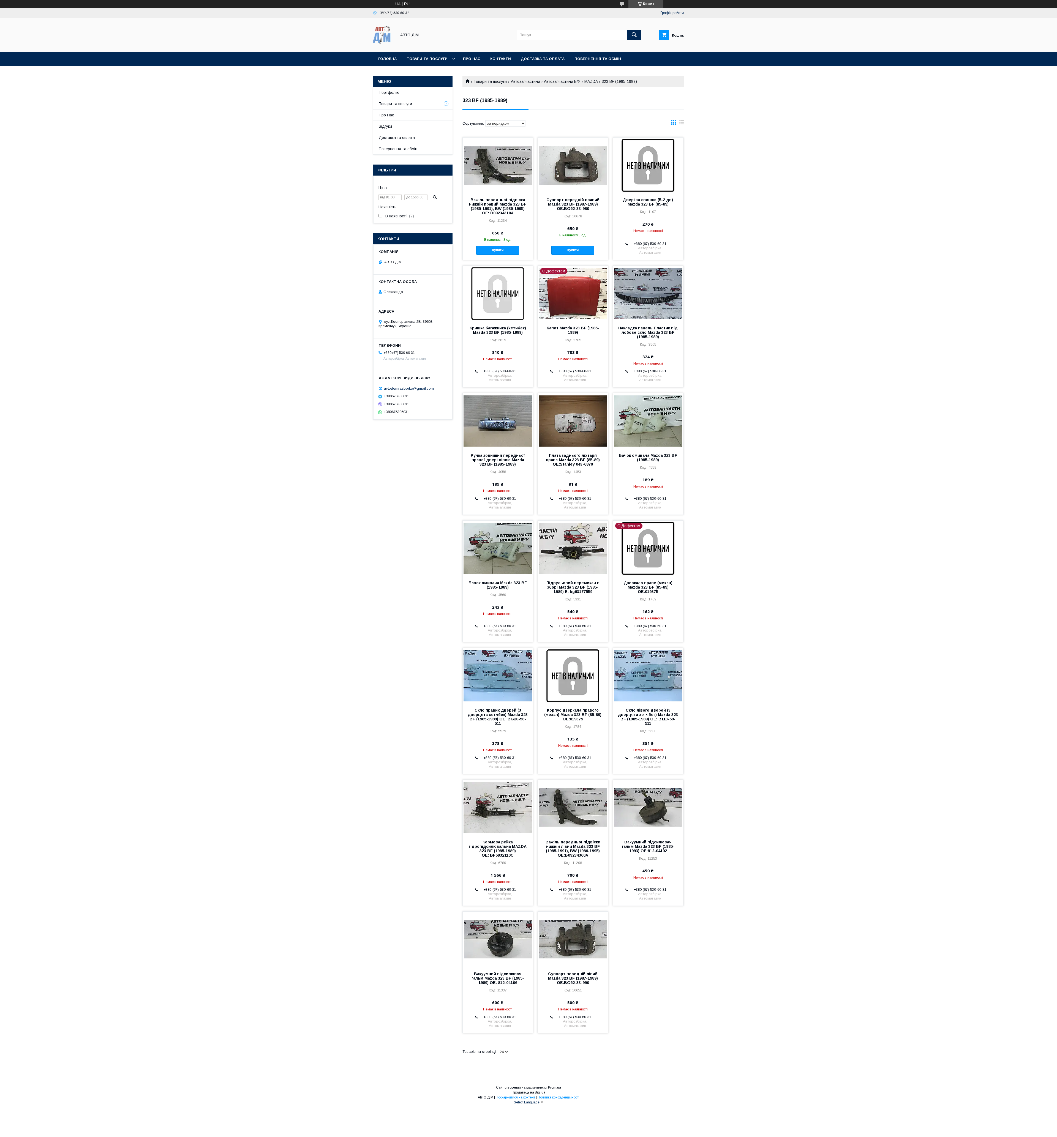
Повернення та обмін (398, 149)
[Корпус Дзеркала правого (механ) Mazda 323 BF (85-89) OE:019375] (573, 675)
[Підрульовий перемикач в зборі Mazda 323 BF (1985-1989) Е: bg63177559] (573, 548)
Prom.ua (554, 1087)
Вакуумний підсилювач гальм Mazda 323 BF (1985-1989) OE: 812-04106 (498, 978)
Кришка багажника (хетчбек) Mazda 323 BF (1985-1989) (498, 330)
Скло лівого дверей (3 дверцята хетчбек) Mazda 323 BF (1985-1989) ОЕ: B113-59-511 (648, 717)
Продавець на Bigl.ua (528, 1092)
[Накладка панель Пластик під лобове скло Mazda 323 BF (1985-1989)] (648, 293)
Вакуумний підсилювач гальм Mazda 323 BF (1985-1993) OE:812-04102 (648, 846)
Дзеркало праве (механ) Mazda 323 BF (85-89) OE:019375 (648, 587)
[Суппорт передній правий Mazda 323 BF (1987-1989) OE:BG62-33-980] (573, 165)
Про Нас (386, 115)
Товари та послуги (427, 59)
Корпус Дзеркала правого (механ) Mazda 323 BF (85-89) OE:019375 (572, 714)
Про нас (471, 59)
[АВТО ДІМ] (383, 44)
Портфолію (389, 92)
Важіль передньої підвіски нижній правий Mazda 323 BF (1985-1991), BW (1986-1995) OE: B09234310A (497, 206)
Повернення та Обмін (597, 59)
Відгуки (385, 126)
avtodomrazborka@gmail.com (409, 388)
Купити (497, 250)
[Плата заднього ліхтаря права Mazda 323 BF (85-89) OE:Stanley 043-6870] (573, 420)
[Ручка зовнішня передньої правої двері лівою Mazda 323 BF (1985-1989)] (498, 420)
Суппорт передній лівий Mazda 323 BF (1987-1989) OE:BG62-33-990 (573, 978)
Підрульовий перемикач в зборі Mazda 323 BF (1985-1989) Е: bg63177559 (573, 587)
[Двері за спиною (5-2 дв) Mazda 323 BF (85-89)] (648, 165)
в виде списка (681, 123)
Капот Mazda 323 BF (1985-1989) (573, 330)
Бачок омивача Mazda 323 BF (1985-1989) (648, 457)
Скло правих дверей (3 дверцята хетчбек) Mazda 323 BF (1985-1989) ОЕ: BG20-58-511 (498, 717)
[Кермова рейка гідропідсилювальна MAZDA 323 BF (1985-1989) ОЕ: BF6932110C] (498, 807)
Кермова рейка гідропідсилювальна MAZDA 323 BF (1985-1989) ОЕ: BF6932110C (498, 848)
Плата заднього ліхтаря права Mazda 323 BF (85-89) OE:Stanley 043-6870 (573, 459)
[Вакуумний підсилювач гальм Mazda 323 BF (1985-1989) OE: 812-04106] (498, 939)
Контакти (500, 59)
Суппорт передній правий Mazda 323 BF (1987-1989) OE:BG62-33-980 (573, 204)
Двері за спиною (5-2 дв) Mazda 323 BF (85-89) (648, 202)
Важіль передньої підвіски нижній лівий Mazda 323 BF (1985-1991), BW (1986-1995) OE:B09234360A (573, 848)
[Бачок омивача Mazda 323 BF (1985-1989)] (648, 420)
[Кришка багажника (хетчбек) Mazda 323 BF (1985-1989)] (498, 293)
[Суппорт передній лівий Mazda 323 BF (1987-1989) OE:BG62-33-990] (573, 939)
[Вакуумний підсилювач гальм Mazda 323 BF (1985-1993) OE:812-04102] (648, 807)
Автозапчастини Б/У (562, 81)
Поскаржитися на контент (515, 1097)
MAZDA (591, 81)
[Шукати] (634, 35)
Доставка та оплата (543, 59)
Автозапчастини (525, 81)
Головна (387, 59)
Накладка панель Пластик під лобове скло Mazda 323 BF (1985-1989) (648, 332)
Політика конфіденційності (558, 1097)
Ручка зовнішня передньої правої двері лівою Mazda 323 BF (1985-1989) (498, 459)
